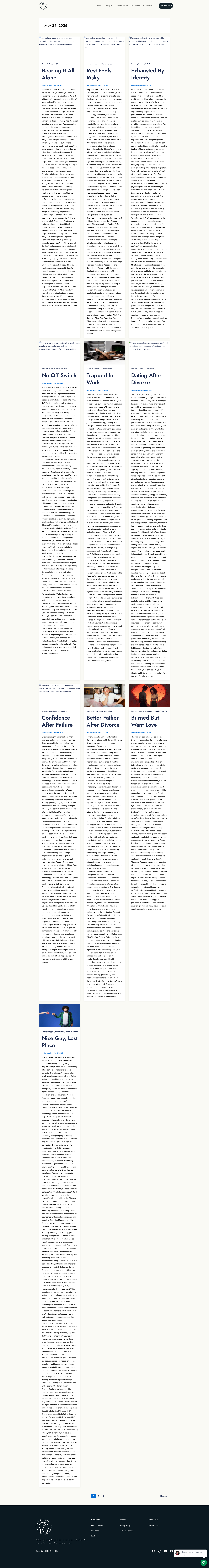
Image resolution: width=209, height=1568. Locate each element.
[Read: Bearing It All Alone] (59, 48)
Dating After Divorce (146, 378)
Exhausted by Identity (147, 74)
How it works (122, 6)
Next (163, 1496)
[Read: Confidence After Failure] (59, 695)
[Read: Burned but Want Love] (149, 695)
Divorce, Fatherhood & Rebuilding (143, 369)
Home (98, 6)
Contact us (148, 6)
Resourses (135, 6)
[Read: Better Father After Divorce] (104, 695)
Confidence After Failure (57, 721)
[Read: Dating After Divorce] (149, 353)
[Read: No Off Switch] (59, 353)
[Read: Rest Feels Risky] (104, 48)
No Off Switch (59, 375)
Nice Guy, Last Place (60, 1041)
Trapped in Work (100, 378)
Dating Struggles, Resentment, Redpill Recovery (149, 711)
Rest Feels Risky (99, 74)
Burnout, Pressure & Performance (54, 64)
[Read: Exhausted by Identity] (149, 48)
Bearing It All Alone (58, 74)
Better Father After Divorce (103, 721)
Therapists (109, 6)
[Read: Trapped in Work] (104, 353)
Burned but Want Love (145, 721)
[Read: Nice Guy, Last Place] (59, 1015)
